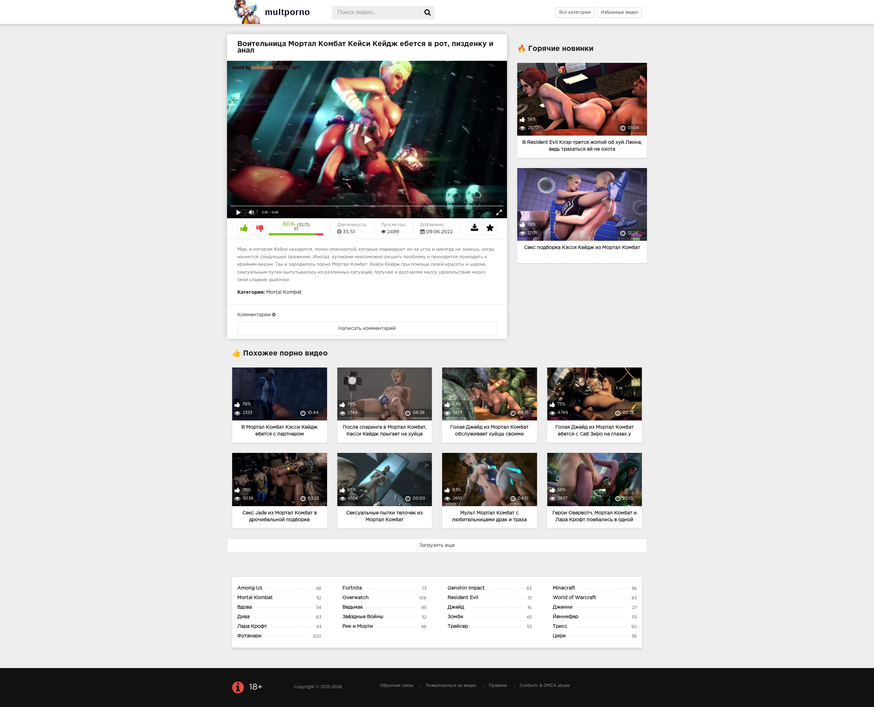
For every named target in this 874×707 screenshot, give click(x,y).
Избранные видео (619, 12)
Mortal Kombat (284, 292)
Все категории (575, 12)
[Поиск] (428, 12)
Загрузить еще (437, 545)
